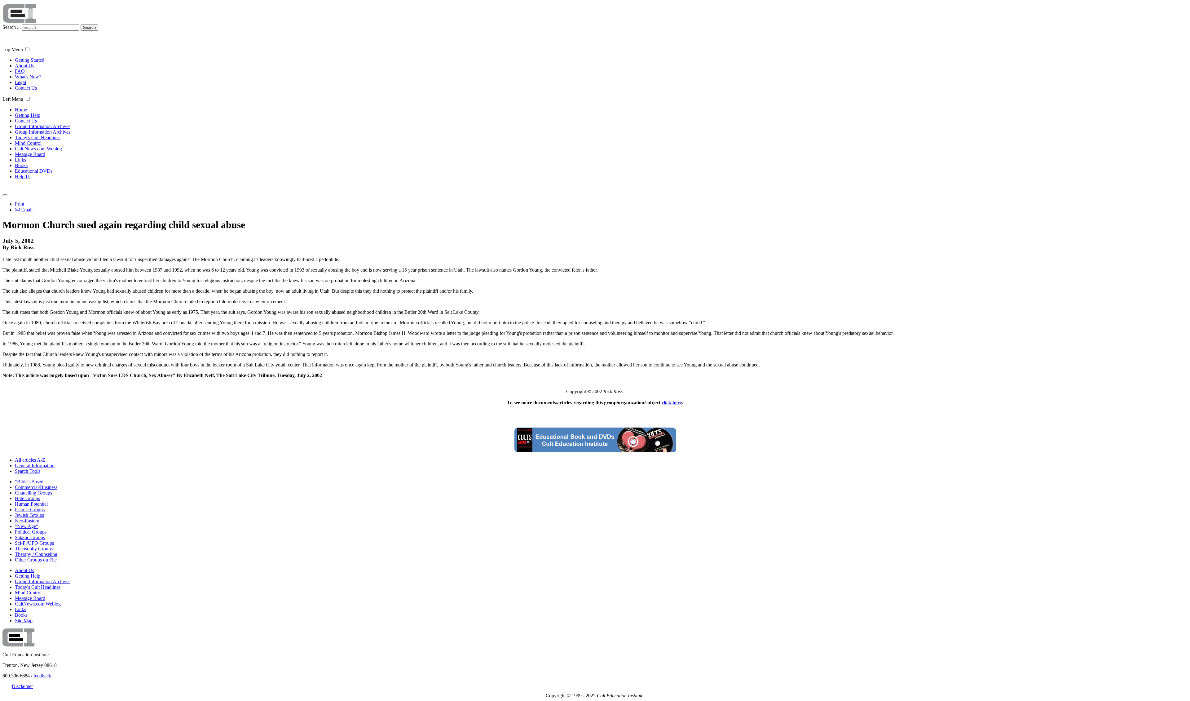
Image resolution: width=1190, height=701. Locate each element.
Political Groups (30, 532)
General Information (35, 465)
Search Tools (27, 471)
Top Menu (12, 49)
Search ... (11, 27)
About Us (24, 65)
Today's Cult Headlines (37, 137)
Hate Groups (27, 498)
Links (20, 159)
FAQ (20, 71)
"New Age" (26, 526)
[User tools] (4, 195)
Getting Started (29, 60)
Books (21, 165)
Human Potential (31, 504)
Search (89, 27)
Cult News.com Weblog (38, 148)
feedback (42, 675)
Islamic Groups (30, 509)
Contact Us (26, 88)
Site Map (24, 620)
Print (19, 203)
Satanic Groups (30, 537)
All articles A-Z (30, 460)
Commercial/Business (36, 487)
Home (21, 109)
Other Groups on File (36, 559)
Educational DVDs (33, 171)
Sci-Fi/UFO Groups (34, 543)
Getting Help (27, 115)
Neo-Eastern (27, 520)
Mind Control (28, 143)
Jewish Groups (29, 515)
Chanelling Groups (33, 492)
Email (26, 209)
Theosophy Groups (34, 548)
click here (672, 402)
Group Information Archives (42, 126)
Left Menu (12, 99)
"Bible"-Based (29, 481)
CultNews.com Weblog (38, 603)
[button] (27, 49)
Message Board (30, 154)
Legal (20, 82)
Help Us (23, 176)
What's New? (28, 76)
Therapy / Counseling (36, 554)
